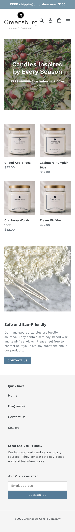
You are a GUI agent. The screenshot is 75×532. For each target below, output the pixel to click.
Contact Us (18, 360)
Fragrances (16, 406)
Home (12, 395)
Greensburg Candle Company (42, 518)
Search (13, 427)
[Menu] (68, 20)
